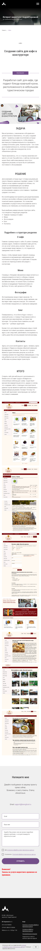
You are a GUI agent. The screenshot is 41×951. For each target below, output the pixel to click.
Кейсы (9, 34)
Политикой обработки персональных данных (24, 858)
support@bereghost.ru (23, 808)
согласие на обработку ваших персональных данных (14, 946)
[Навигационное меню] (37, 4)
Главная (4, 34)
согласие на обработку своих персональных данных (20, 854)
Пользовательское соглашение (29, 938)
